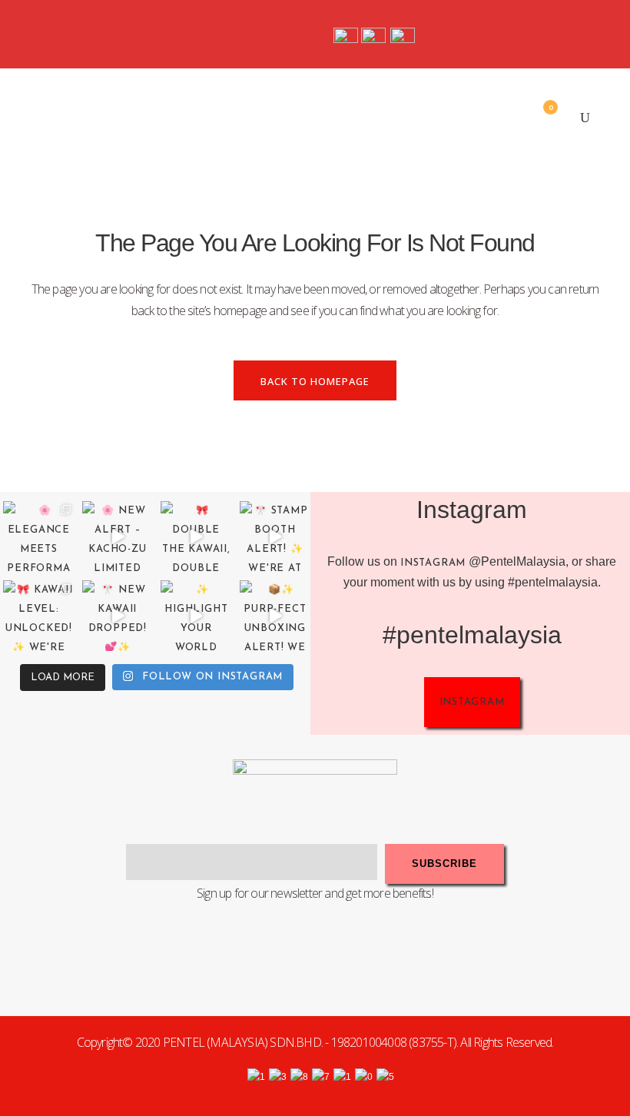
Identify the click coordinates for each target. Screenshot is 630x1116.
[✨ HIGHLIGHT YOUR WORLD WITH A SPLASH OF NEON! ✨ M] (196, 616)
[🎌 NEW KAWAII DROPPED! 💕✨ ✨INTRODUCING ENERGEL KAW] (118, 616)
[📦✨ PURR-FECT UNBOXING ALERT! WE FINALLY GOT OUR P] (275, 616)
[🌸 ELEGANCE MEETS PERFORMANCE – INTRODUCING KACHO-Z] (39, 537)
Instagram (433, 563)
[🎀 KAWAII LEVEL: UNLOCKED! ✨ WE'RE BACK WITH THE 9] (39, 616)
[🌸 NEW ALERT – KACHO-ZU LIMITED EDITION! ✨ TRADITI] (118, 537)
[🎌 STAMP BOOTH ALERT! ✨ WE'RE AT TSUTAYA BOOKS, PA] (275, 537)
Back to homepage (315, 381)
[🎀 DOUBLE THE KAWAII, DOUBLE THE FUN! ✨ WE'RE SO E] (196, 537)
